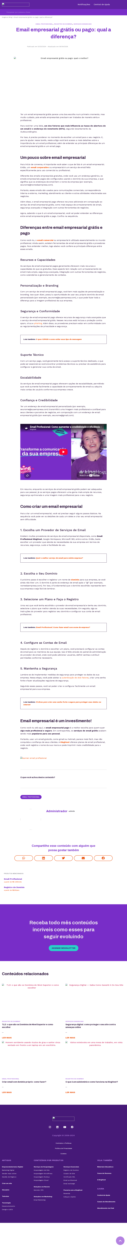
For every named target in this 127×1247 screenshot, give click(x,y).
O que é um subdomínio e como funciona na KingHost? (91, 1082)
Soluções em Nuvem (42, 1187)
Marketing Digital (8, 1170)
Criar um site (7, 1183)
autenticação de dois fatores (75, 677)
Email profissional (70, 1180)
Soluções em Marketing (43, 1196)
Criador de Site (69, 1173)
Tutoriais (5, 1196)
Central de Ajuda (103, 1195)
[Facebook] (72, 1127)
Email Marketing (39, 1200)
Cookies (63, 1154)
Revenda (67, 1193)
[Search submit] (3, 12)
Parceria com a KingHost (73, 1190)
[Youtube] (65, 1127)
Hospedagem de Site (41, 1170)
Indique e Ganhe (70, 1197)
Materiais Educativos (105, 1167)
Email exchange (69, 1184)
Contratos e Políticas (63, 1143)
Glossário (5, 1190)
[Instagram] (50, 1127)
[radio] (62, 778)
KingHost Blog (7, 17)
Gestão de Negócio (9, 1177)
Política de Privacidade (63, 1148)
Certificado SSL (69, 1177)
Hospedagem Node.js (42, 1177)
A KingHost (101, 1180)
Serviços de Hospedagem (44, 1167)
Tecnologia (6, 1203)
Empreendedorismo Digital (12, 1167)
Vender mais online (9, 1173)
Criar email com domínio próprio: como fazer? (24, 1082)
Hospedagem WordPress (43, 1173)
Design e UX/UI (7, 1209)
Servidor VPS (38, 1190)
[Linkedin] (57, 1127)
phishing (38, 323)
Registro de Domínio (63, 24)
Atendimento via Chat (105, 1208)
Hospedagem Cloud (41, 1180)
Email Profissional (44, 24)
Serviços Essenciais (83, 24)
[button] (23, 858)
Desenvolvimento (8, 1206)
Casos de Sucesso (104, 1173)
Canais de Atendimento (106, 1202)
